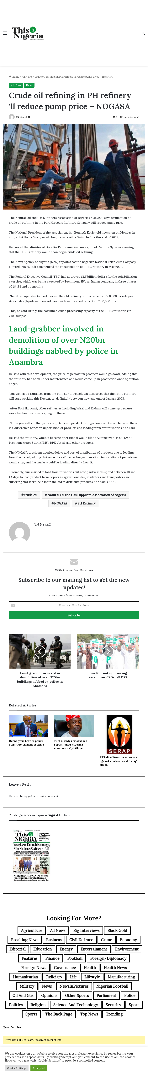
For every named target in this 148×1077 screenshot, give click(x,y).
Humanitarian (25, 977)
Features (30, 958)
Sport (134, 1005)
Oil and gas (23, 995)
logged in (29, 796)
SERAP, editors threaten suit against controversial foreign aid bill (119, 761)
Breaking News (24, 939)
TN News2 (21, 117)
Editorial (17, 949)
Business (54, 939)
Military (27, 986)
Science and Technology (75, 1005)
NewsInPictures (74, 986)
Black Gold (117, 930)
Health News (115, 967)
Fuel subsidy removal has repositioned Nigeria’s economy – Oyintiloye (70, 744)
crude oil (30, 495)
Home (15, 76)
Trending (114, 1014)
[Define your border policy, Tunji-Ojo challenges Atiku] (28, 726)
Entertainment (94, 949)
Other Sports (77, 995)
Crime (106, 939)
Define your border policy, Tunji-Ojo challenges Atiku (26, 742)
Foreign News (33, 967)
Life (73, 977)
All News (27, 76)
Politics (16, 1005)
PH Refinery (87, 503)
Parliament (106, 995)
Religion (38, 1005)
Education (42, 949)
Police (129, 995)
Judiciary (54, 977)
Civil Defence (81, 939)
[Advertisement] (92, 29)
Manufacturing (121, 977)
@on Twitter (12, 1027)
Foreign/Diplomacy (108, 958)
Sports (31, 1014)
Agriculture (31, 930)
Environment (127, 949)
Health (90, 967)
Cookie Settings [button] (16, 1068)
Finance (52, 958)
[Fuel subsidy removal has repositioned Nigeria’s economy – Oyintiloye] (74, 726)
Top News (89, 1014)
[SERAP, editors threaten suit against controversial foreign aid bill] (119, 734)
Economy (128, 939)
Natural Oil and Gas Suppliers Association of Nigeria (87, 495)
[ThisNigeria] (28, 33)
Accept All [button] (39, 1068)
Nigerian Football (112, 986)
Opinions (49, 995)
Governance (65, 967)
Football (74, 958)
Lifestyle (92, 977)
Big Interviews (86, 930)
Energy (66, 949)
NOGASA (60, 503)
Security (113, 1005)
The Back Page (58, 1014)
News (29, 85)
